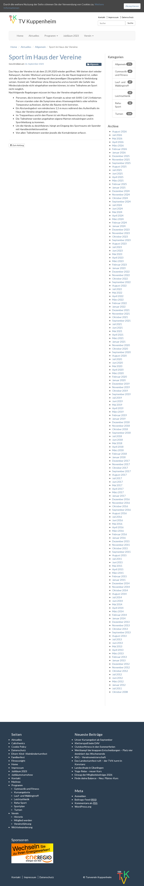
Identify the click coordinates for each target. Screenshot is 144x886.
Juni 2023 (117, 250)
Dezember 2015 (121, 541)
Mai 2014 (117, 604)
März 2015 (118, 572)
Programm (50, 35)
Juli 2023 (117, 247)
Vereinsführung (22, 823)
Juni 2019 (117, 401)
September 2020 (121, 352)
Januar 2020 (119, 380)
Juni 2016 (117, 520)
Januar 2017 (119, 495)
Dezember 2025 (121, 155)
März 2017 (118, 492)
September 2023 (121, 240)
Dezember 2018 (121, 422)
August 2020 (119, 355)
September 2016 (121, 509)
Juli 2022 (117, 289)
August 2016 (119, 513)
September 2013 (121, 632)
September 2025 (121, 162)
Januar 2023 (119, 268)
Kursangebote (22, 792)
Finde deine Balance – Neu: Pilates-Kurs (96, 778)
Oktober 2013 (120, 628)
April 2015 (117, 569)
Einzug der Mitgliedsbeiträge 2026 (93, 774)
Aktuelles (34, 35)
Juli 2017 (117, 478)
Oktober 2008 (120, 691)
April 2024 (117, 215)
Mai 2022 (117, 292)
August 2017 (119, 474)
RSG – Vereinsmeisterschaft (90, 757)
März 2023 (118, 261)
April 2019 (117, 408)
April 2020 (117, 369)
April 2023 (117, 257)
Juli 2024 (117, 205)
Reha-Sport (123, 105)
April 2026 (117, 141)
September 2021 (121, 320)
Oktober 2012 (120, 670)
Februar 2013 (119, 656)
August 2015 (119, 555)
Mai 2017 (117, 485)
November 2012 (121, 667)
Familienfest (18, 757)
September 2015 (121, 551)
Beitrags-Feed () (86, 799)
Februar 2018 (119, 453)
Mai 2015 (117, 565)
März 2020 (118, 373)
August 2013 (119, 635)
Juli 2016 (117, 516)
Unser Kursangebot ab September (93, 739)
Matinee (16, 781)
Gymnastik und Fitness (123, 73)
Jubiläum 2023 (71, 35)
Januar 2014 (119, 618)
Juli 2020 (117, 359)
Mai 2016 (117, 523)
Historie (18, 816)
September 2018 (121, 432)
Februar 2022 (119, 303)
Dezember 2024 (121, 190)
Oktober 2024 (120, 197)
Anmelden (80, 796)
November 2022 (121, 275)
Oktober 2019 (120, 390)
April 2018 (117, 446)
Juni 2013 (117, 642)
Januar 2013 (119, 660)
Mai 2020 (117, 366)
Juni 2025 (117, 173)
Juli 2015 (117, 558)
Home (20, 35)
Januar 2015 (119, 579)
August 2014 (119, 593)
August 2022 (119, 285)
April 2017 (117, 488)
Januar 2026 (119, 152)
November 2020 (121, 345)
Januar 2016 (119, 537)
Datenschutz (127, 17)
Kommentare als (86, 803)
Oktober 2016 (120, 506)
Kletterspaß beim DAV (87, 743)
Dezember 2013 (121, 621)
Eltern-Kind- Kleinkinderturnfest (29, 753)
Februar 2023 (119, 264)
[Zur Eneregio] (32, 852)
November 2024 (121, 194)
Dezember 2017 (121, 460)
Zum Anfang (18, 145)
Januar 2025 (119, 187)
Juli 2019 (117, 397)
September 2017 (121, 471)
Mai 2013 (117, 646)
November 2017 (121, 464)
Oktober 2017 (120, 467)
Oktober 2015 (120, 548)
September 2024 (121, 201)
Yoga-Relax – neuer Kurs (88, 771)
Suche (130, 23)
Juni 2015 (117, 562)
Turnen (123, 113)
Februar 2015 (119, 576)
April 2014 (117, 607)
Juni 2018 (117, 439)
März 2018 (118, 450)
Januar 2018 (119, 457)
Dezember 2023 (121, 229)
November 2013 (121, 625)
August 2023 (119, 243)
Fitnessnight (18, 760)
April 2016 (117, 527)
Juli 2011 (117, 688)
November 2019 (121, 387)
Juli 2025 (117, 169)
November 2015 (121, 544)
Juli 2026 (117, 134)
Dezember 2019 (121, 383)
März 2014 (118, 611)
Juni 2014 (117, 600)
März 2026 (118, 145)
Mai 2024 (117, 212)
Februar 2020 (119, 376)
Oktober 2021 (120, 317)
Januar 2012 (119, 684)
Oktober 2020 (120, 348)
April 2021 (117, 334)
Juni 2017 (117, 481)
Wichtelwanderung (21, 827)
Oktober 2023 (120, 236)
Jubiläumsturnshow (22, 774)
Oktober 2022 (120, 278)
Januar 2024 (119, 226)
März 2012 (118, 681)
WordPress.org (83, 806)
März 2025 (118, 180)
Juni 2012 (117, 677)
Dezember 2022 (121, 271)
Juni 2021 (117, 327)
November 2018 (121, 425)
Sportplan (19, 806)
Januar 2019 (119, 418)
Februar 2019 (119, 415)
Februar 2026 (119, 148)
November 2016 (121, 502)
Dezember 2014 (121, 583)
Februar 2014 (119, 614)
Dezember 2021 (121, 310)
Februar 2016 (119, 534)
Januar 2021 (119, 341)
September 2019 (121, 394)
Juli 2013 (117, 639)
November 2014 (121, 586)
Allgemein (40, 46)
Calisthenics (18, 743)
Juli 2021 (117, 324)
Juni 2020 (117, 362)
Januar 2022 (119, 306)
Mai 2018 (117, 443)
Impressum (113, 17)
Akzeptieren (132, 6)
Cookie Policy (18, 746)
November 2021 (121, 313)
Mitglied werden (23, 820)
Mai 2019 (117, 404)
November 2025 (121, 159)
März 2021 (118, 338)
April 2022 (117, 296)
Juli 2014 (117, 597)
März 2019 (118, 411)
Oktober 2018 (120, 429)
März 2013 (118, 653)
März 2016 (118, 530)
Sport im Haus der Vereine (45, 57)
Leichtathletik (123, 94)
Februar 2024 (119, 222)
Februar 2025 (119, 183)
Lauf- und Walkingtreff (123, 84)
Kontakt (101, 17)
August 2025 (119, 166)
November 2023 (121, 233)
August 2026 (119, 131)
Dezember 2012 (121, 663)
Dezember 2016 (121, 499)
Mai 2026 (117, 138)
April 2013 (117, 649)
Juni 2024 (117, 208)
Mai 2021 (117, 331)
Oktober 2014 (120, 590)
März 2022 (118, 299)
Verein (88, 35)
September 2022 (121, 282)
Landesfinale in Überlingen (89, 767)
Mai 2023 (117, 254)
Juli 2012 (117, 674)
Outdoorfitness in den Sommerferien (95, 746)
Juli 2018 (117, 436)
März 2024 (118, 219)
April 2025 (117, 176)
